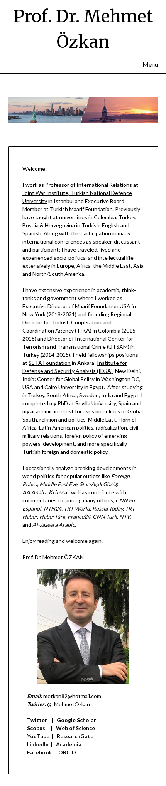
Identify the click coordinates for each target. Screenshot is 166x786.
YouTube (38, 736)
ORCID (67, 752)
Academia (68, 744)
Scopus (36, 728)
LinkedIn (38, 744)
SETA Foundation (50, 362)
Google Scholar (76, 720)
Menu (150, 64)
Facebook (39, 752)
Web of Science (75, 728)
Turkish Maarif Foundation (81, 209)
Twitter (37, 720)
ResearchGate (75, 736)
